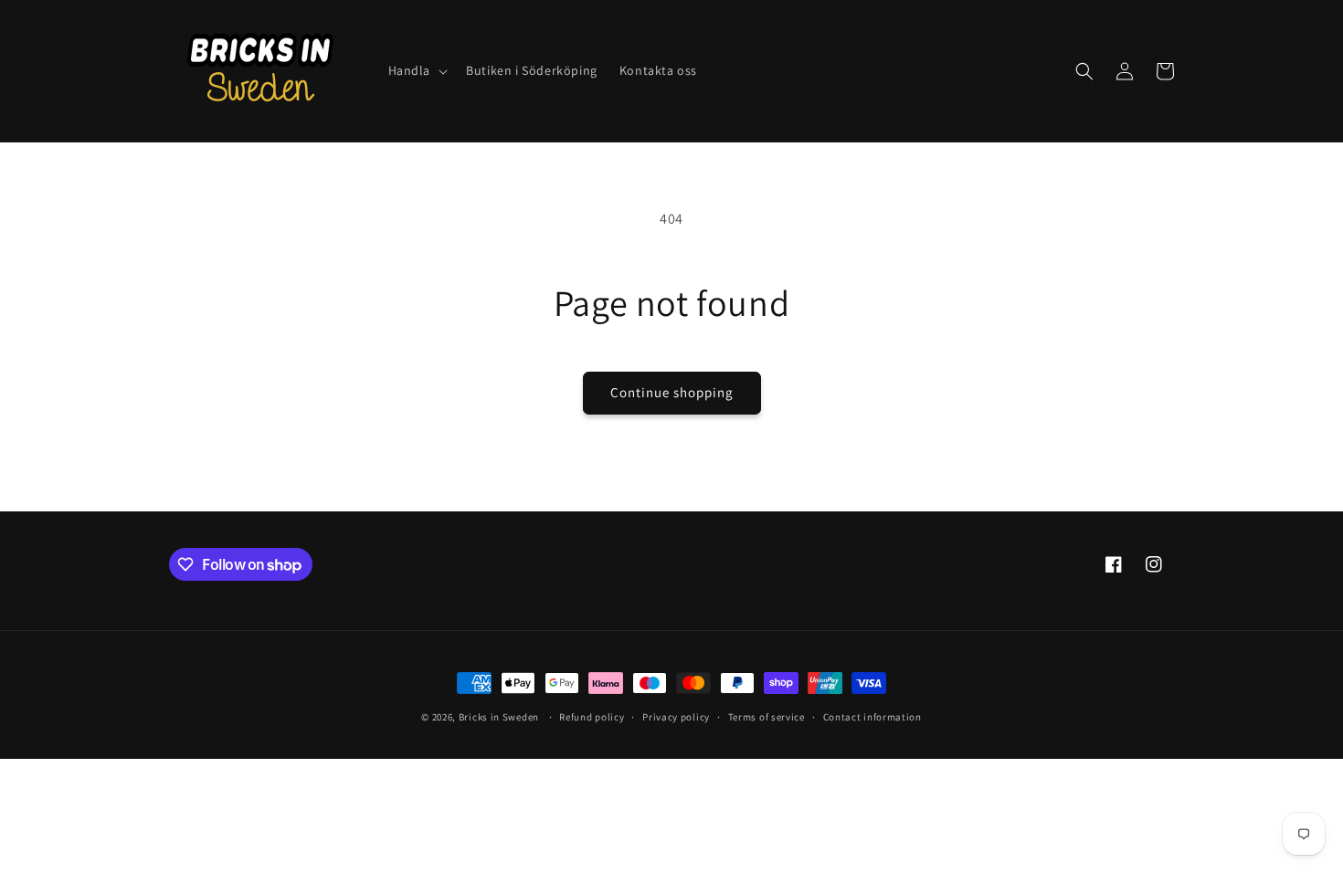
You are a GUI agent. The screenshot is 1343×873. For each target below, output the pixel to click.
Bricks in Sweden (499, 716)
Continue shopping (672, 392)
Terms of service (766, 716)
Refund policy (591, 716)
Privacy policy (676, 716)
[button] (416, 70)
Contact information (872, 716)
